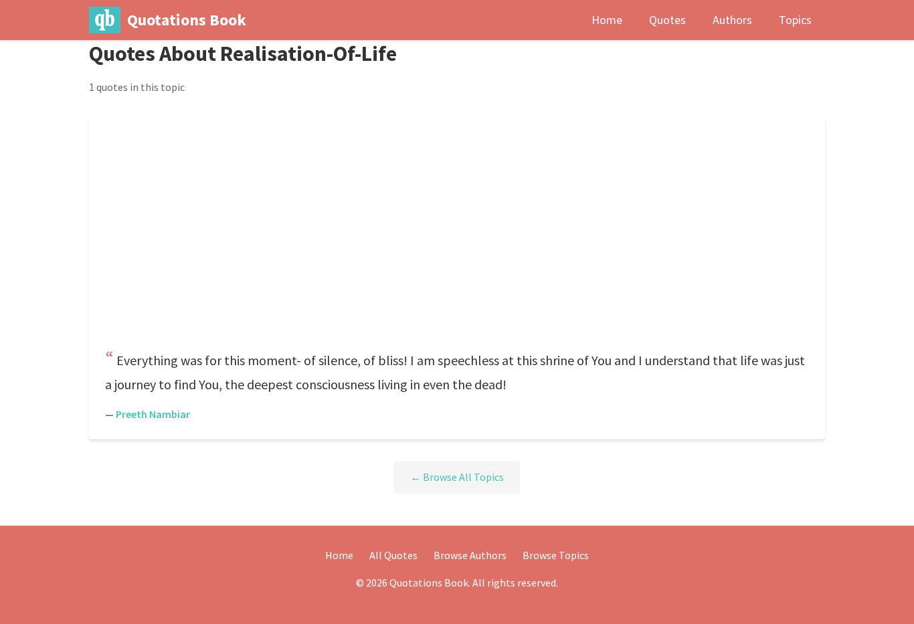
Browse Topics (556, 555)
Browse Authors (470, 555)
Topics (795, 19)
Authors (732, 19)
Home (606, 19)
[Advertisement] (457, 237)
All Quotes (393, 555)
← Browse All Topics (457, 477)
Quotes (667, 19)
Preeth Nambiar (153, 414)
